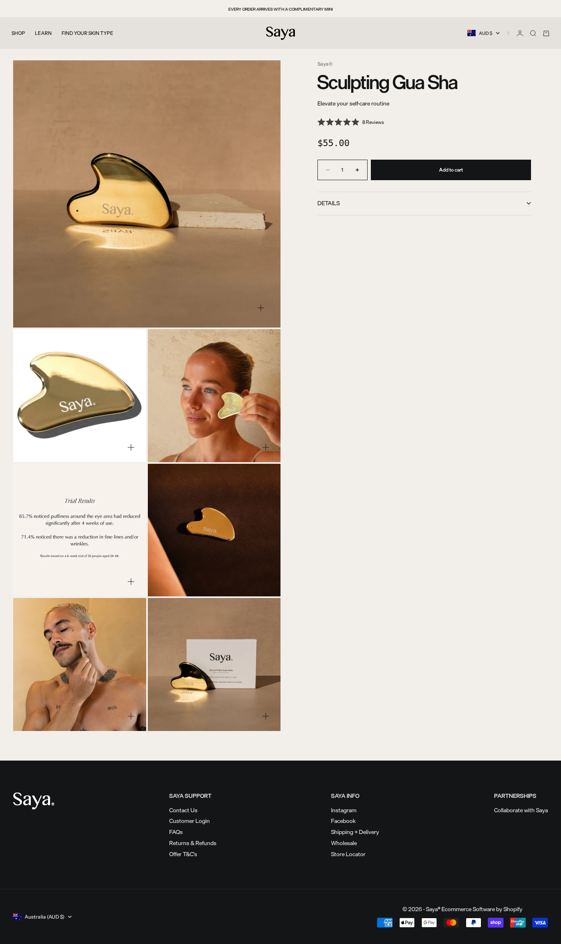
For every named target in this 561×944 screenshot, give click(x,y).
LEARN (43, 33)
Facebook (343, 820)
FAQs (176, 831)
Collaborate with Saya (521, 810)
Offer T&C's (183, 854)
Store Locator (348, 854)
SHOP (18, 33)
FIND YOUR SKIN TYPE (87, 33)
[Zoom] (261, 308)
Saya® (325, 64)
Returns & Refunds (192, 843)
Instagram (343, 810)
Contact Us (183, 810)
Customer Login (189, 820)
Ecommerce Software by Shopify (481, 909)
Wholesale (344, 843)
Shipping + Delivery (355, 831)
